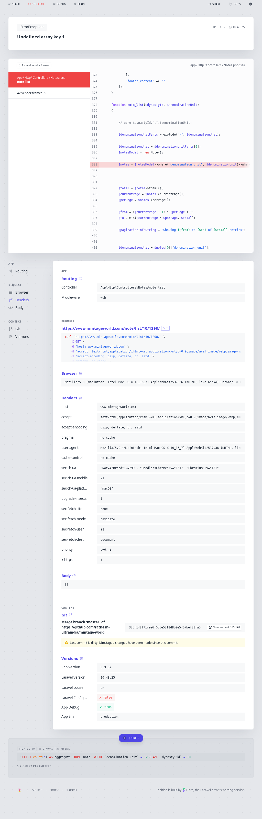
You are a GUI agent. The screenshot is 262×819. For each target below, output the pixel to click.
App (11, 263)
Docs (54, 790)
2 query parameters (35, 766)
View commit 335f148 (226, 627)
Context (14, 321)
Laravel (72, 790)
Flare (189, 790)
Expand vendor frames (35, 65)
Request (14, 285)
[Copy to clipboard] (240, 287)
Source (37, 790)
